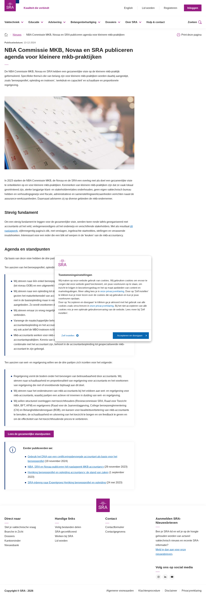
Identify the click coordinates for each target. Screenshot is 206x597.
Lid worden (148, 8)
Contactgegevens (115, 531)
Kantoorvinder (13, 540)
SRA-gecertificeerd (66, 531)
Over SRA (131, 22)
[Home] (6, 34)
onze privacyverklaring (112, 291)
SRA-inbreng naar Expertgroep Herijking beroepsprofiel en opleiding (67, 482)
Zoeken (192, 22)
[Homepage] (10, 5)
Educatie (33, 22)
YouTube (172, 577)
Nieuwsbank (12, 545)
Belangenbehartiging (83, 22)
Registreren (170, 8)
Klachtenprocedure (149, 590)
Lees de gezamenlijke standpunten (29, 434)
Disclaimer (171, 590)
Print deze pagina (191, 34)
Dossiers (110, 22)
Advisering (55, 22)
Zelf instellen (67, 335)
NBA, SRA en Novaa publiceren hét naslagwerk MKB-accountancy (66, 466)
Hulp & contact (155, 22)
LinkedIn (165, 577)
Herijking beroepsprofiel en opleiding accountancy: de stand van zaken (68, 472)
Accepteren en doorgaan (129, 335)
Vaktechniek (12, 22)
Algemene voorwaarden (120, 590)
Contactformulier (114, 527)
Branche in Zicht (14, 531)
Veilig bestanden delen (68, 527)
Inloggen (192, 8)
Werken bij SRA (64, 536)
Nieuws (17, 34)
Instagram (158, 577)
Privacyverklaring (191, 590)
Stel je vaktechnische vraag (20, 527)
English (128, 8)
